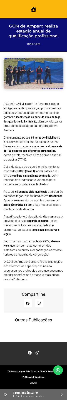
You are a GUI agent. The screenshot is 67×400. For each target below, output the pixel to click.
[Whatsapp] (58, 370)
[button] (28, 303)
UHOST (33, 383)
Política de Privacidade (33, 377)
